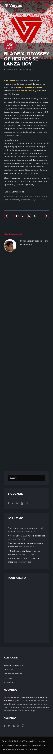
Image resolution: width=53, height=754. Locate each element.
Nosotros (8, 678)
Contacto (8, 669)
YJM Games (40, 200)
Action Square (25, 196)
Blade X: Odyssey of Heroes (17, 200)
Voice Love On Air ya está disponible (27, 536)
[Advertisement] (26, 365)
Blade (44, 196)
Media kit (8, 682)
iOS (32, 200)
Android (37, 196)
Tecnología (28, 69)
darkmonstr (11, 69)
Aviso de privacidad (13, 665)
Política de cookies (13, 674)
